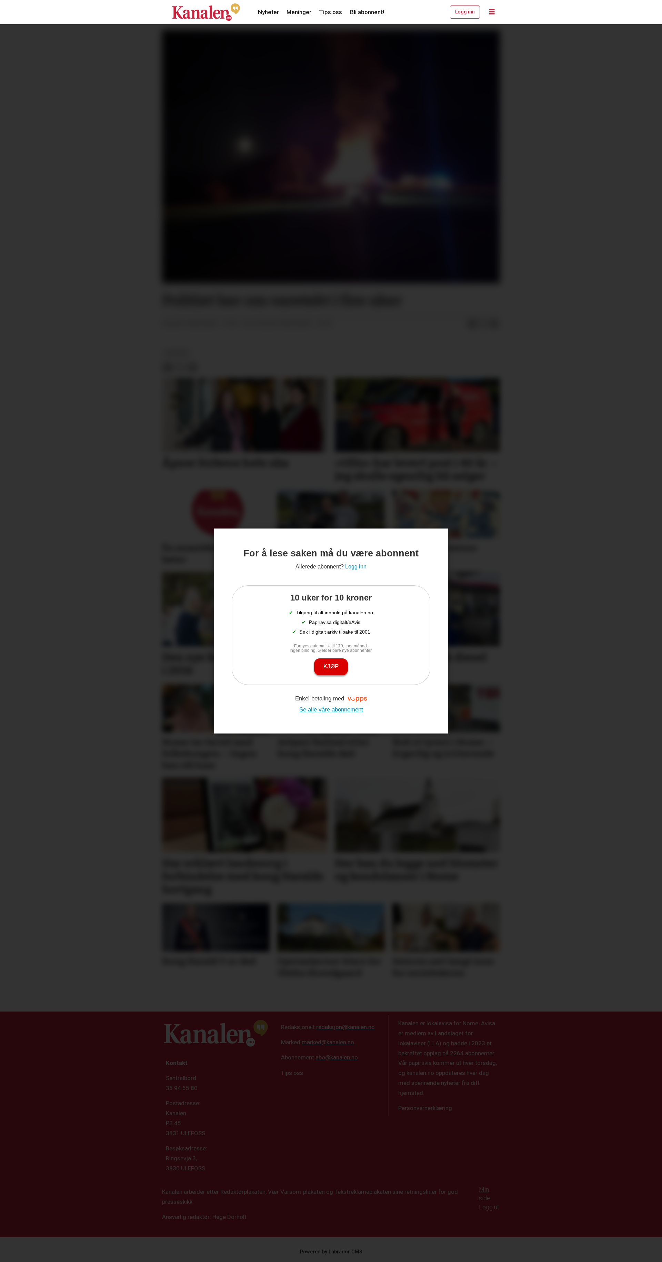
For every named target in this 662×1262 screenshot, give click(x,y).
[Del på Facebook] (472, 324)
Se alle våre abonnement (331, 709)
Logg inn (465, 11)
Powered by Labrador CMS (331, 1252)
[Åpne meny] (492, 12)
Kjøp (331, 666)
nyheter (177, 353)
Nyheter (268, 12)
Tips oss (330, 12)
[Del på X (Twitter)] (483, 324)
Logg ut (489, 1207)
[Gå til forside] (206, 12)
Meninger (299, 12)
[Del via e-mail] (494, 324)
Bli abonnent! (367, 12)
